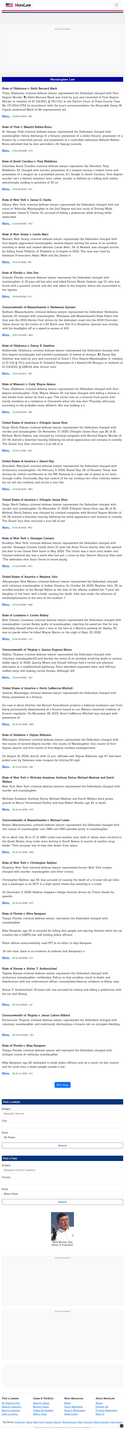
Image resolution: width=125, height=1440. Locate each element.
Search (62, 1145)
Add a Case (40, 1413)
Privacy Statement (106, 1410)
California (20, 1422)
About (99, 1403)
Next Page (63, 1084)
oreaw (23, 5)
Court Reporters (73, 1406)
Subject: (6, 1108)
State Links (71, 1413)
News (67, 1403)
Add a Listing (10, 1413)
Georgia (88, 1422)
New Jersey (116, 1422)
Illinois (57, 1422)
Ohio (80, 1422)
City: (4, 1120)
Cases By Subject (43, 1410)
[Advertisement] (63, 53)
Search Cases (41, 1403)
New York (39, 1422)
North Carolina (101, 1422)
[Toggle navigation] (116, 5)
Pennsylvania (69, 1422)
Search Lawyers (11, 1406)
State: (5, 1132)
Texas (29, 1422)
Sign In (100, 1413)
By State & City (11, 1403)
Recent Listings (11, 1410)
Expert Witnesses (74, 1410)
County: (6, 1177)
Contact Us (102, 1406)
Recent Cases (41, 1406)
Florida (49, 1422)
